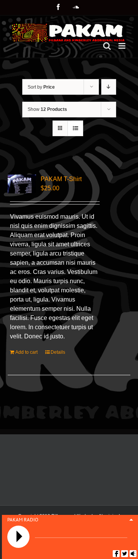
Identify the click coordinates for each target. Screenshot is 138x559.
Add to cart (26, 352)
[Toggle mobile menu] (122, 46)
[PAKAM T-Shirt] (22, 184)
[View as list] (75, 128)
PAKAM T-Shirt (61, 179)
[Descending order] (108, 87)
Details (58, 352)
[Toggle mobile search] (107, 46)
